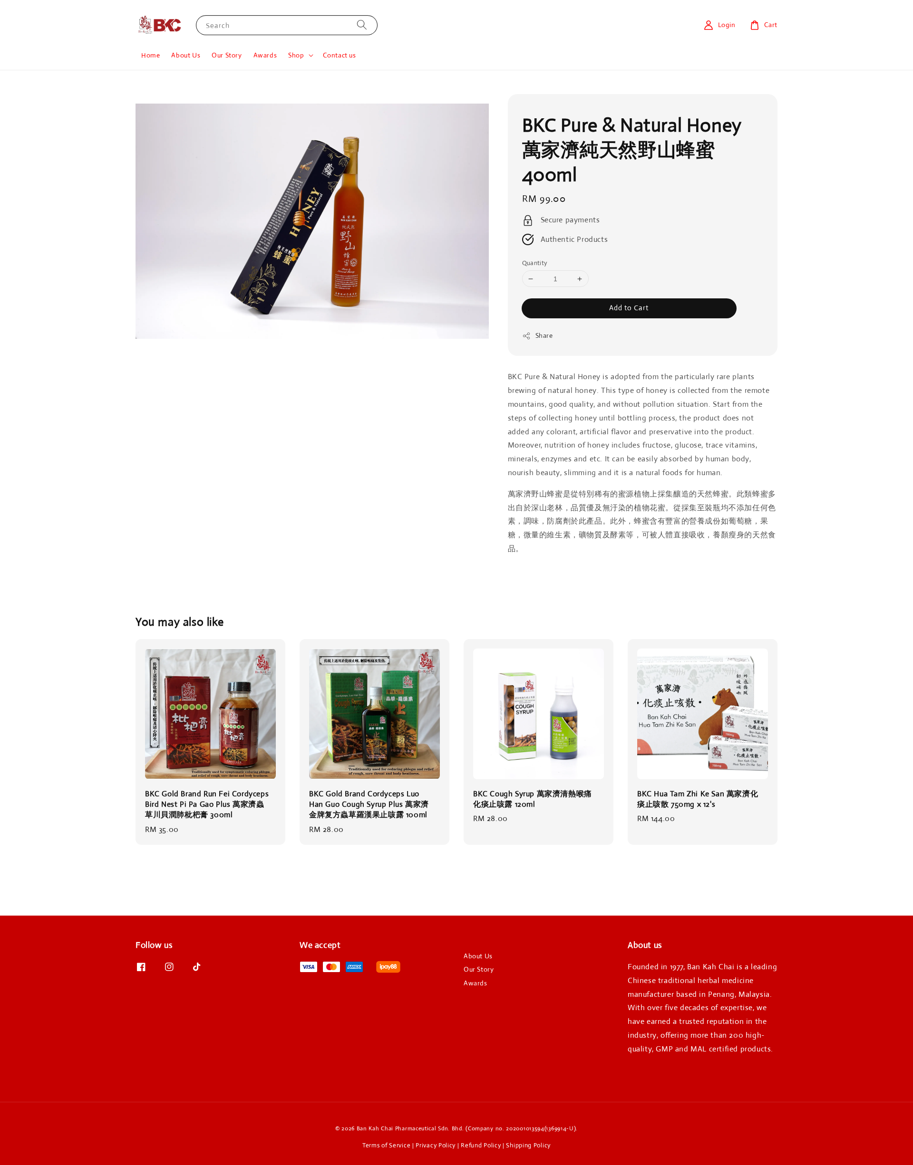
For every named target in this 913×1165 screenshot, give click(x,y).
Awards (265, 55)
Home (150, 55)
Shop (296, 55)
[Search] (362, 25)
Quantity (534, 263)
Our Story (227, 55)
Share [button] (544, 335)
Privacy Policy (436, 1145)
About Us (185, 55)
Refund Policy (481, 1145)
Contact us (339, 55)
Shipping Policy (528, 1145)
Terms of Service (386, 1145)
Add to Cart (629, 307)
